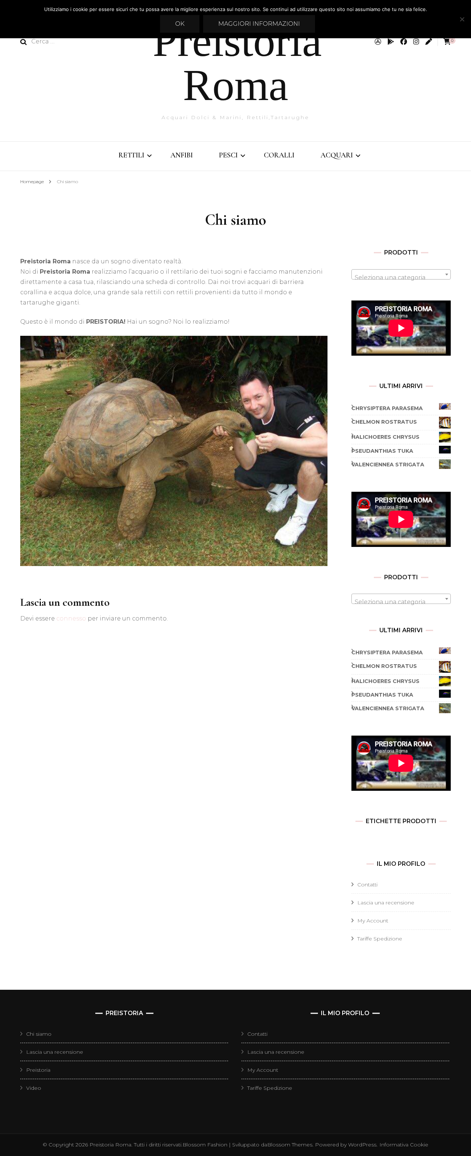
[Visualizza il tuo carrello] (447, 41)
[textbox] (401, 278)
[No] (461, 19)
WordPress (362, 1144)
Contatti (367, 884)
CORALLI (279, 155)
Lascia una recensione (385, 902)
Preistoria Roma (237, 63)
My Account (372, 920)
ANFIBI (181, 155)
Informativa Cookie (403, 1144)
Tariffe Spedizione (379, 938)
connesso (71, 618)
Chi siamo (39, 1034)
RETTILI (131, 155)
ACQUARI (337, 155)
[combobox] (401, 274)
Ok (179, 23)
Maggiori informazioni (259, 23)
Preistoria (38, 1070)
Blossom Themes (289, 1144)
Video (33, 1088)
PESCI (228, 155)
